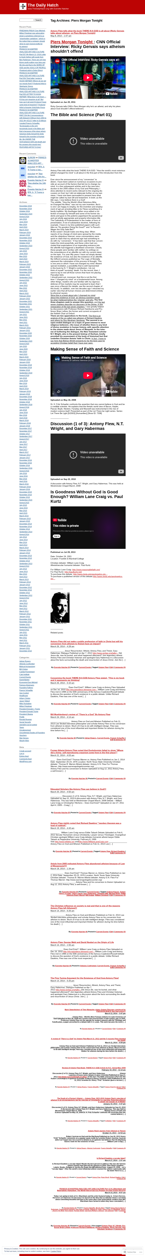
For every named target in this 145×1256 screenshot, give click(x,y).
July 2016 (23, 473)
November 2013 (25, 558)
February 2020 (25, 359)
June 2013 (23, 571)
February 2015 (25, 518)
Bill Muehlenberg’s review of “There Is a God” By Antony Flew (80, 714)
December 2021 (25, 301)
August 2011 (24, 630)
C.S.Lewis (67, 893)
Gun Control (24, 693)
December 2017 (25, 428)
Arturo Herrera (115, 1208)
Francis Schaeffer (117, 738)
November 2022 (25, 272)
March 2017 (24, 452)
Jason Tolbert (24, 701)
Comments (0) (120, 667)
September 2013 (25, 563)
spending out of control (28, 725)
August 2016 (24, 471)
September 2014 (25, 532)
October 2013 (24, 561)
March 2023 (24, 262)
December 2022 (25, 269)
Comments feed (25, 759)
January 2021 (24, 330)
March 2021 (24, 325)
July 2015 (23, 505)
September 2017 (25, 436)
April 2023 (23, 259)
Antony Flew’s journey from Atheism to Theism (107, 1131)
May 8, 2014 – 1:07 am (61, 36)
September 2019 (25, 373)
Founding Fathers (26, 688)
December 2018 (25, 397)
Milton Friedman (25, 706)
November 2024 (25, 209)
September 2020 (25, 341)
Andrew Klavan (113, 892)
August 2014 (24, 534)
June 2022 (23, 285)
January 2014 (24, 553)
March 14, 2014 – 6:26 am (62, 911)
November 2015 (25, 495)
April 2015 (23, 513)
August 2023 (24, 248)
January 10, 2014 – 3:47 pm (114, 1104)
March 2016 (24, 484)
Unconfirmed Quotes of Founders (32, 733)
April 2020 (23, 354)
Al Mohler (108, 1121)
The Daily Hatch (43, 5)
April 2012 (23, 608)
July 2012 (23, 601)
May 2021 (23, 320)
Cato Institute (24, 674)
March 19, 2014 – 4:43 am (62, 828)
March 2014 (24, 548)
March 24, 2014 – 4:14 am (62, 717)
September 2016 (25, 468)
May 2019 (23, 383)
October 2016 (24, 465)
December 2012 (25, 587)
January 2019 (24, 394)
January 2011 (24, 648)
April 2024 (23, 227)
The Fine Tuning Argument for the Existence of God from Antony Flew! (85, 978)
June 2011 (23, 635)
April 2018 (23, 418)
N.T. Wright (117, 1226)
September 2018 (25, 404)
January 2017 (24, 458)
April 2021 (23, 322)
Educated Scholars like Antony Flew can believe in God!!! (78, 789)
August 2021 (24, 312)
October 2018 (24, 402)
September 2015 (25, 500)
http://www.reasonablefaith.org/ (86, 569)
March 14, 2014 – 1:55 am (62, 945)
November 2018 (25, 399)
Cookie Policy (56, 1251)
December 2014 (25, 524)
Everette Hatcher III (62, 667)
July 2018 (23, 410)
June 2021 (23, 317)
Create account (25, 751)
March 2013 (24, 579)
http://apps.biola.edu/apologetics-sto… (90, 574)
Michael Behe (114, 893)
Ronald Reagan (25, 719)
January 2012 (24, 616)
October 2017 (24, 434)
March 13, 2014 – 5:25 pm (62, 981)
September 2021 (25, 309)
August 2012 (24, 598)
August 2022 (24, 280)
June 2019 (23, 381)
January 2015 (24, 521)
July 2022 (23, 283)
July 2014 (23, 537)
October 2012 (24, 593)
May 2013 (23, 574)
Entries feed (24, 756)
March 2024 (24, 230)
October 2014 (24, 529)
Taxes (21, 727)
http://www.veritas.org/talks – (105, 653)
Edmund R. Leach (96, 1209)
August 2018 (24, 407)
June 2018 (23, 412)
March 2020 (24, 357)
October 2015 (24, 497)
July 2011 (23, 632)
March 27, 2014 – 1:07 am (115, 1160)
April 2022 (23, 291)
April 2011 (23, 640)
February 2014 (25, 550)
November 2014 (25, 526)
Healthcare (23, 696)
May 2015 (23, 511)
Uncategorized (25, 730)
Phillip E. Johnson (98, 1210)
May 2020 (23, 352)
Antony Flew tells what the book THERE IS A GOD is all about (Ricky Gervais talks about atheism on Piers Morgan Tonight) (87, 32)
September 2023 (25, 246)
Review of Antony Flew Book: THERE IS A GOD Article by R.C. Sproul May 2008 (94, 1068)
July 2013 (23, 569)
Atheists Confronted (88, 966)
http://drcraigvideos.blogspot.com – (81, 689)
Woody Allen (100, 1208)
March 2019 (24, 389)
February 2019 (25, 391)
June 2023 (23, 254)
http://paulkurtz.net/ (73, 572)
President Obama (26, 714)
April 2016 (23, 481)
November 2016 (25, 463)
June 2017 (23, 444)
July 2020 (23, 346)
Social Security (25, 722)
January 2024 (24, 235)
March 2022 (24, 293)
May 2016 (23, 479)
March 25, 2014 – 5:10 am (62, 683)
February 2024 (25, 232)
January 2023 (24, 267)
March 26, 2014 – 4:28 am (62, 646)
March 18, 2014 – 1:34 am (62, 868)
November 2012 (25, 590)
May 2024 (23, 224)
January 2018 (24, 426)
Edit (111, 667)
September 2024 (25, 214)
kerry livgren (69, 1210)
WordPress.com (25, 761)
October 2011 (24, 624)
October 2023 (24, 243)
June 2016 (23, 476)
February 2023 (25, 264)
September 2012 (25, 595)
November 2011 (25, 622)
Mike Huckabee (25, 703)
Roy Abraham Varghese (111, 1228)
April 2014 (23, 545)
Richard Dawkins (118, 851)
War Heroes (24, 738)
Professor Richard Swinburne (83, 1227)
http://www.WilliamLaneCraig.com (93, 841)
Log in (21, 753)
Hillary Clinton (24, 698)
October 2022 (24, 275)
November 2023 (25, 240)
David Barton (24, 680)
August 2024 (24, 216)
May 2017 (23, 447)
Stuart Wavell (79, 895)
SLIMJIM (31, 157)
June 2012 (23, 603)
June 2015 (23, 508)
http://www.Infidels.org (64, 841)
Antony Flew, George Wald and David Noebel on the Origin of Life (82, 942)
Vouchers (23, 735)
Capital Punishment (27, 672)
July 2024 (23, 219)
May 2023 (23, 256)
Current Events (85, 667)
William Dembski (101, 895)
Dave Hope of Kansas (82, 1209)
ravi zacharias (109, 1210)
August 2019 (24, 375)
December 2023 (25, 238)
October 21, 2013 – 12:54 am (114, 1133)
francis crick (106, 1209)
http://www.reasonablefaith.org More (72, 1077)
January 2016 (24, 489)
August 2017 (24, 439)
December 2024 (25, 206)
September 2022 (25, 277)
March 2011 (23, 643)
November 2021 (25, 304)
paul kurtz (88, 1210)
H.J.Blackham (115, 1209)
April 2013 (23, 577)
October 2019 (24, 370)
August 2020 (24, 344)
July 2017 (23, 442)
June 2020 (23, 349)
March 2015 (24, 516)
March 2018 (24, 420)
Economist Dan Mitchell (28, 682)
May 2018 (23, 415)
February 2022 (25, 296)
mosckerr (31, 167)
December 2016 (25, 460)
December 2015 (25, 492)
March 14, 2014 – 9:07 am (115, 1193)
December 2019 (25, 365)
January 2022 (24, 299)
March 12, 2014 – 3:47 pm (115, 1013)
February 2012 (25, 614)
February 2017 (25, 455)
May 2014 (23, 542)
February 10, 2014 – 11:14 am (114, 1070)
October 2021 (24, 307)
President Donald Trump (28, 711)
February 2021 (25, 328)
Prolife (21, 717)
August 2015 (24, 503)
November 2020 (25, 336)
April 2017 (23, 450)
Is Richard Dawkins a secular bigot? (111, 1158)
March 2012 (24, 611)
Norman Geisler (79, 1210)
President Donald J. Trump (29, 709)
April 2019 (23, 386)
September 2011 (25, 627)
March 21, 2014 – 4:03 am (62, 755)
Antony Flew (103, 667)
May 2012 (23, 606)
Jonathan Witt (102, 893)
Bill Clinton (23, 669)
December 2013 (25, 556)
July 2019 (23, 378)
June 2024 (23, 222)
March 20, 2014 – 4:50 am (62, 792)
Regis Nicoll (105, 1177)
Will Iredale (89, 895)
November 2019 (25, 367)
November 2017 (25, 431)
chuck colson (77, 893)
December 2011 (25, 619)
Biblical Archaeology (27, 666)
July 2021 (23, 314)
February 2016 (25, 487)
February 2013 (25, 582)
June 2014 (23, 540)
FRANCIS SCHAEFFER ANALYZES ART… (37, 160)
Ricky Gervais (115, 1227)
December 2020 (25, 333)
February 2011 (25, 646)
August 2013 (24, 566)
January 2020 (24, 362)
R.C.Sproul (117, 1087)
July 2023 (23, 251)
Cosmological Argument (67, 1209)
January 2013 (24, 585)
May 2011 (23, 638)
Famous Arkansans (26, 685)
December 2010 (25, 651)
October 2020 (24, 338)
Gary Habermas (89, 893)
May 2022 (23, 288)
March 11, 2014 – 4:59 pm (115, 1042)
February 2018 (25, 423)
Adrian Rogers (90, 738)
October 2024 (24, 211)
